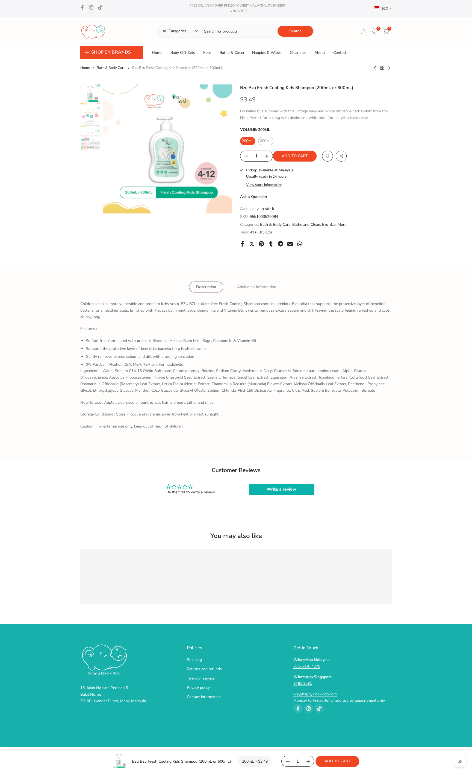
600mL (266, 141)
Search (295, 31)
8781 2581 (302, 683)
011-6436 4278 (306, 666)
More (342, 224)
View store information (264, 184)
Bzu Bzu (329, 224)
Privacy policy (198, 687)
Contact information (204, 696)
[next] (221, 149)
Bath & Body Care (111, 67)
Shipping (194, 659)
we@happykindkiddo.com (315, 694)
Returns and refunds (204, 669)
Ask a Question (253, 196)
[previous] (113, 149)
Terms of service (200, 678)
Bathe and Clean (306, 224)
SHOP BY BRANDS (111, 52)
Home (85, 67)
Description (206, 286)
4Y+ (253, 232)
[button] (327, 156)
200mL (248, 141)
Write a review (281, 489)
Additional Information (256, 286)
